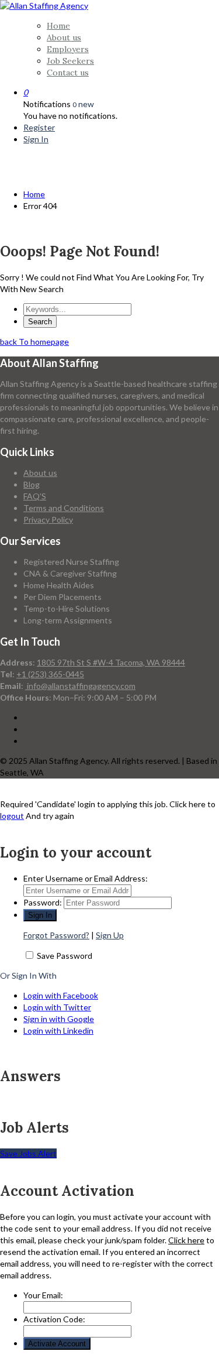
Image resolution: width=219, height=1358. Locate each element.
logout (12, 816)
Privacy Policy (48, 519)
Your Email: (43, 1295)
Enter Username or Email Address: (85, 878)
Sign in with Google (58, 1019)
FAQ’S (34, 496)
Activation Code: (54, 1319)
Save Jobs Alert (28, 1153)
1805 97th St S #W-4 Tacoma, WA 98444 (111, 662)
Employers (68, 49)
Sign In (35, 139)
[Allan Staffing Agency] (44, 6)
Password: (42, 902)
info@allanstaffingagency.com (80, 686)
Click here (186, 1240)
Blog (31, 484)
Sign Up (110, 935)
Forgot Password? (56, 935)
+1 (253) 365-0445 (50, 674)
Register (39, 127)
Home (58, 25)
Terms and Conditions (63, 508)
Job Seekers (70, 61)
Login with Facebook (60, 995)
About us (64, 37)
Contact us (68, 72)
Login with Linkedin (58, 1030)
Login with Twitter (57, 1007)
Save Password (64, 956)
